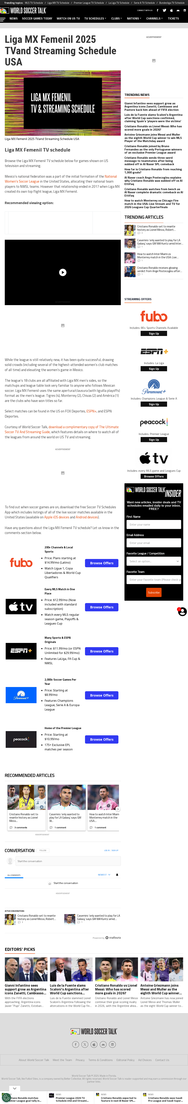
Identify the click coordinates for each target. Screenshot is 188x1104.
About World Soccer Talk (34, 1060)
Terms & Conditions (100, 1060)
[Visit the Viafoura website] (113, 937)
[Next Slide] (117, 809)
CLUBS (115, 18)
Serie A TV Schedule (144, 3)
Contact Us (162, 1060)
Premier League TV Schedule (89, 3)
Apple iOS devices (56, 517)
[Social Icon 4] (112, 1044)
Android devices (87, 517)
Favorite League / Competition (145, 553)
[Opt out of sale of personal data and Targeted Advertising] (6, 1097)
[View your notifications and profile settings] (117, 874)
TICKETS (173, 18)
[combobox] (153, 561)
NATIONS (133, 18)
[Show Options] (178, 561)
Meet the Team (62, 1060)
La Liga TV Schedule (119, 3)
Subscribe (154, 592)
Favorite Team (135, 571)
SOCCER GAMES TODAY (37, 18)
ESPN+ (91, 411)
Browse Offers (101, 563)
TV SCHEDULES (94, 18)
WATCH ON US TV (68, 18)
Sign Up (154, 333)
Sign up (115, 850)
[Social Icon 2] (94, 1044)
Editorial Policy (125, 1060)
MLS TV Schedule (34, 3)
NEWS (14, 18)
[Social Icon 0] (75, 1044)
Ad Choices (145, 1060)
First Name (133, 516)
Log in (107, 850)
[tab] (14, 875)
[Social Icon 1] (84, 1044)
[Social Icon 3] (103, 1044)
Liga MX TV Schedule (58, 3)
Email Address (135, 535)
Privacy (80, 1060)
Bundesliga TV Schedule (172, 3)
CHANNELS (153, 18)
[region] (63, 894)
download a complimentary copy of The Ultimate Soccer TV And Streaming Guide (62, 429)
